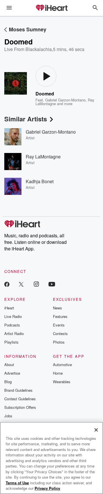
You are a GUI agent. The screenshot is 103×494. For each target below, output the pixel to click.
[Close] (96, 430)
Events (59, 325)
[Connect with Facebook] (6, 283)
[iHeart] (51, 8)
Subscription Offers (20, 407)
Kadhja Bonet (40, 181)
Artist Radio (14, 333)
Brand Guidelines (18, 390)
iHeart (9, 308)
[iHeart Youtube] (51, 283)
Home (58, 373)
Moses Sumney (27, 29)
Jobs (8, 416)
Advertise (12, 373)
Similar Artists (25, 118)
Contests (60, 333)
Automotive (62, 364)
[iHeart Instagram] (36, 283)
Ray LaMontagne (43, 156)
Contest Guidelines (20, 398)
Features (60, 316)
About (9, 364)
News (57, 308)
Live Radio (13, 316)
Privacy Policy (47, 488)
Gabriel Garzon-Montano (65, 100)
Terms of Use (17, 482)
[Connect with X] (21, 283)
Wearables (61, 381)
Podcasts (12, 325)
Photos (59, 342)
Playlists (11, 342)
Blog (8, 381)
